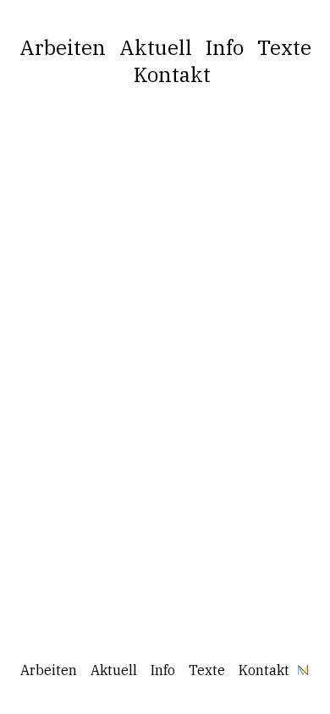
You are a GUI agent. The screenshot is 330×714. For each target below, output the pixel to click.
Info (225, 47)
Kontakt (172, 74)
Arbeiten (62, 47)
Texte (284, 47)
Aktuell (155, 47)
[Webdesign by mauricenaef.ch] (303, 670)
